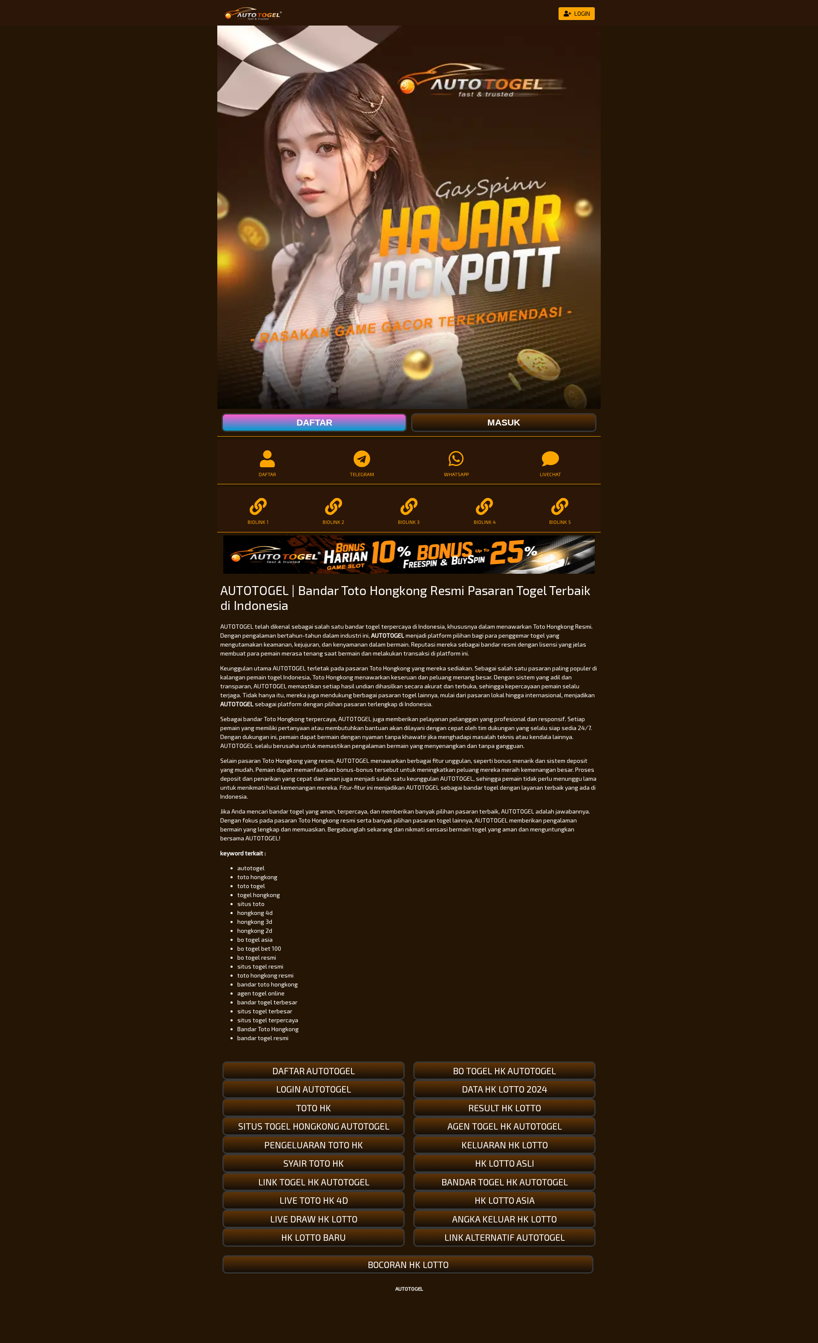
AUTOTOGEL (387, 635)
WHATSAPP (456, 474)
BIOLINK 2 (333, 522)
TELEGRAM (362, 474)
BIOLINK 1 (258, 522)
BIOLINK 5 (560, 522)
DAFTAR (267, 474)
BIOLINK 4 (484, 522)
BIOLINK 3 (409, 522)
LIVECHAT (550, 474)
